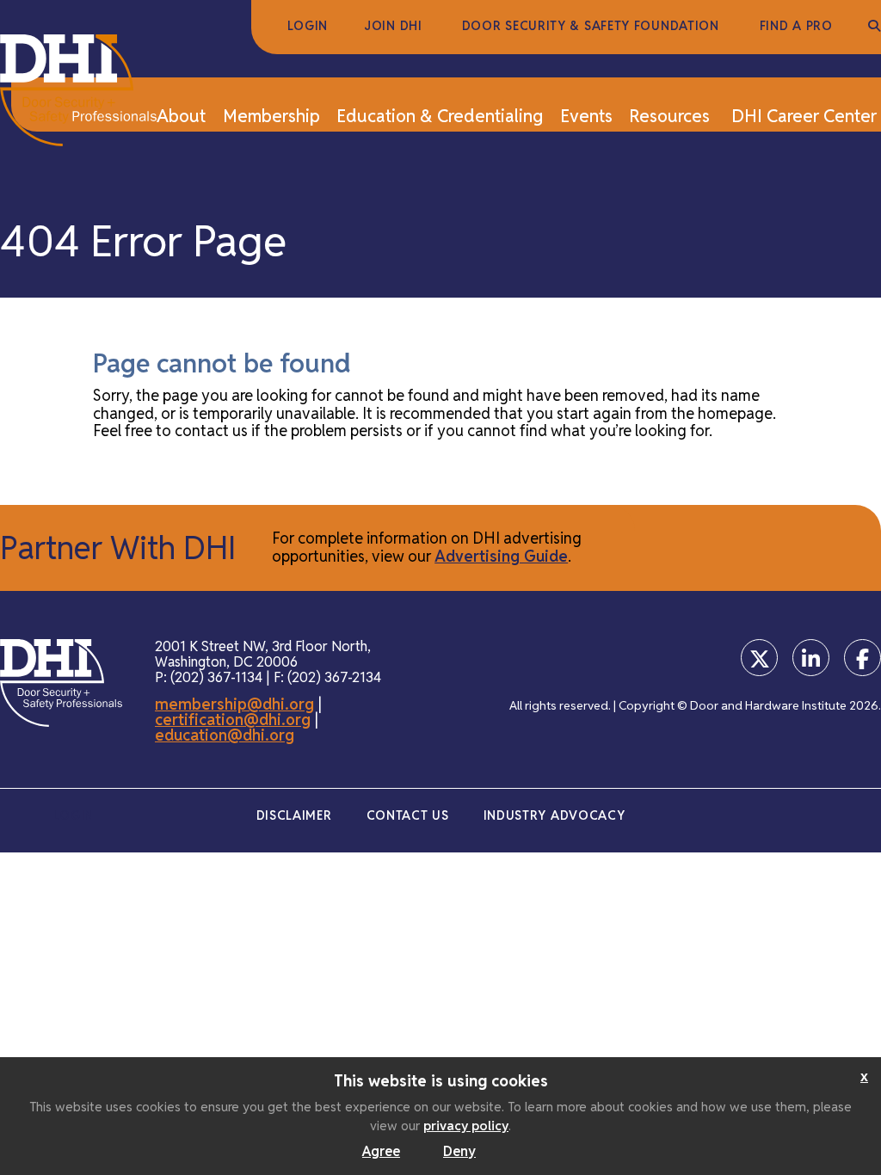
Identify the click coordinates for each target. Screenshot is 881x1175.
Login (308, 26)
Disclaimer (294, 815)
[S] (874, 26)
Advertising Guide (501, 556)
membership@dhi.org (234, 704)
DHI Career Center (804, 117)
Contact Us (408, 815)
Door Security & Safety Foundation (590, 26)
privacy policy (465, 1125)
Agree (381, 1151)
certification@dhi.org (233, 719)
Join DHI (393, 26)
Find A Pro (796, 26)
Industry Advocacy (554, 815)
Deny (459, 1151)
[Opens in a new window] (759, 657)
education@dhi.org (224, 735)
